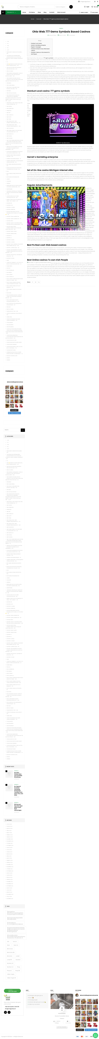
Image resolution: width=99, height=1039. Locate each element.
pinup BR (17, 970)
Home (32, 19)
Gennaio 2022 (10, 879)
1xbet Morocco (10, 134)
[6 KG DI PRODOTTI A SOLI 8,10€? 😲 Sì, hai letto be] (21, 392)
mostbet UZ (10, 967)
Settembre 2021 (10, 885)
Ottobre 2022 (9, 868)
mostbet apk (9, 203)
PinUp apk (9, 307)
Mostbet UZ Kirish (10, 239)
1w (7, 61)
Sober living (9, 317)
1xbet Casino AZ (10, 114)
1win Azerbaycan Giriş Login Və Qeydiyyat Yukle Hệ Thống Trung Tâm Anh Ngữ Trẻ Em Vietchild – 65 (14, 80)
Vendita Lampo (84, 12)
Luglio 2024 (9, 824)
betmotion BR (10, 952)
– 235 (8, 41)
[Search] (23, 430)
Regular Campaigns (36, 47)
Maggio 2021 (9, 892)
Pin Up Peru (9, 292)
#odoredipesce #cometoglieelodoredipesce (15, 923)
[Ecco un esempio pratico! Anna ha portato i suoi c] (21, 397)
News (8, 260)
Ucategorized (10, 322)
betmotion (10, 948)
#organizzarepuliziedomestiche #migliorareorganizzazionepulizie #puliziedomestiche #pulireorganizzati (16, 929)
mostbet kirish (10, 220)
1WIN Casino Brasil (11, 85)
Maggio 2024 (9, 828)
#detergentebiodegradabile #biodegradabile (15, 918)
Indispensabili (9, 189)
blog (8, 171)
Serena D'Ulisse (52, 35)
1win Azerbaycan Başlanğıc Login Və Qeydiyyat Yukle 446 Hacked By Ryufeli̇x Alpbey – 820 (14, 75)
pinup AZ (9, 970)
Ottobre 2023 (9, 843)
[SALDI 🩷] (12, 406)
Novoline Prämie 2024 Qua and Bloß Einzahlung (18, 775)
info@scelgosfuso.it (85, 1)
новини (8, 360)
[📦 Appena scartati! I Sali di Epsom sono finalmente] (16, 397)
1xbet (8, 945)
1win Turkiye (9, 106)
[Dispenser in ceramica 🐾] (21, 401)
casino (8, 179)
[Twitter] (35, 282)
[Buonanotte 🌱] (7, 406)
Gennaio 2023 (10, 862)
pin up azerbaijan (10, 270)
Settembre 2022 (10, 871)
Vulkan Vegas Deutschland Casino (14, 342)
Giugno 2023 (9, 851)
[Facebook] (32, 282)
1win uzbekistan (10, 108)
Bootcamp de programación (13, 177)
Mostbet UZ (9, 237)
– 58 (7, 47)
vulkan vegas (10, 974)
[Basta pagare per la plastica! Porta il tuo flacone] (12, 397)
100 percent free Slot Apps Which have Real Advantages (18, 807)
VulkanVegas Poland (11, 350)
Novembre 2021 (10, 883)
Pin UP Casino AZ (10, 276)
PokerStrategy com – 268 (12, 311)
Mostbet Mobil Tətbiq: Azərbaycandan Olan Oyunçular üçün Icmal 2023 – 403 (13, 228)
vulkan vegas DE (11, 978)
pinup (18, 967)
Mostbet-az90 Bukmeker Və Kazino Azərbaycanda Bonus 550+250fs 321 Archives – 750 (14, 251)
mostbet (18, 959)
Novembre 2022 (10, 866)
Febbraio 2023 (10, 860)
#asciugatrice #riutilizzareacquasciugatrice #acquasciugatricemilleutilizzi (15, 913)
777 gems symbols (48, 58)
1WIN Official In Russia (11, 93)
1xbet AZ (16, 945)
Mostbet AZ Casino (11, 207)
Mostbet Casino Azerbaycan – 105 (14, 218)
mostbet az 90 (10, 205)
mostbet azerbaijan (11, 209)
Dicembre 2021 (10, 881)
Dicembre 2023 (10, 839)
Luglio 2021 (9, 890)
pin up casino (9, 274)
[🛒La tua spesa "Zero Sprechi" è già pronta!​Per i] (12, 387)
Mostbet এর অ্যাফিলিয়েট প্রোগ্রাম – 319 (13, 247)
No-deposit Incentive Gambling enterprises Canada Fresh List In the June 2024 (18, 791)
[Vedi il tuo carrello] (97, 7)
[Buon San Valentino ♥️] (21, 387)
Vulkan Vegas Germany (12, 344)
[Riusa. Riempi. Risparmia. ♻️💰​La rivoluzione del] (16, 387)
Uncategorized (10, 324)
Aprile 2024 (9, 830)
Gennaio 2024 (10, 837)
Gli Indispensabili (33, 1000)
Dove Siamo (95, 12)
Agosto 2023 (9, 847)
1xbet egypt (9, 117)
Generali (38, 19)
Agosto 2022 (9, 873)
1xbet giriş (9, 119)
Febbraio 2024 (10, 834)
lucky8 (17, 956)
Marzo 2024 (9, 832)
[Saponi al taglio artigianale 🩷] (12, 392)
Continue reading (61, 1027)
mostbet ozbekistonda (11, 233)
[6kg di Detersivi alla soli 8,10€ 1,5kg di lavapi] (7, 401)
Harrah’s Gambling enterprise (38, 45)
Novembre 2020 (10, 894)
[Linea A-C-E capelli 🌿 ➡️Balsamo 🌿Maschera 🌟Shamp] (7, 392)
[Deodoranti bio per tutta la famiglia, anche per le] (16, 392)
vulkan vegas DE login (11, 340)
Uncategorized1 (10, 326)
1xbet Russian (9, 138)
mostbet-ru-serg (10, 258)
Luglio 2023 (9, 849)
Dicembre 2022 (10, 864)
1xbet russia (9, 136)
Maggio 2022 (9, 877)
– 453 (8, 45)
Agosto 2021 (9, 888)
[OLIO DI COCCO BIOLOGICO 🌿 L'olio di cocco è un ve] (7, 397)
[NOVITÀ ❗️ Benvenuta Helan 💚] (16, 406)
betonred (9, 956)
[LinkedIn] (38, 282)
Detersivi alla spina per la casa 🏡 (37, 1002)
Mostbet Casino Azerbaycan (13, 216)
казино (8, 357)
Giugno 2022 (9, 875)
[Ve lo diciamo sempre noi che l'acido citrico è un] (7, 387)
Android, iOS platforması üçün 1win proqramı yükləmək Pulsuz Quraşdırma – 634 (14, 148)
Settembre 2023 (10, 845)
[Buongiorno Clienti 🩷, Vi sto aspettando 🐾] (16, 401)
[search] (71, 7)
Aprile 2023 (9, 856)
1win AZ (15, 941)
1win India (9, 90)
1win (8, 941)
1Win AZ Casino (10, 71)
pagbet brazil (9, 266)
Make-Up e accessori (34, 1004)
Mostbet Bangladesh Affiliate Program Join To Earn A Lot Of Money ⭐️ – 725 (14, 213)
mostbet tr (9, 235)
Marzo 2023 (9, 858)
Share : (29, 282)
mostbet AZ (10, 963)
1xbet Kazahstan (10, 128)
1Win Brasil (9, 83)
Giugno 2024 (9, 826)
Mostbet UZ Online (11, 242)
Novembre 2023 (10, 841)
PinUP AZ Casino (10, 309)
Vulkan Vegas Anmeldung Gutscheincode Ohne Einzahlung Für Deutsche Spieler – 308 (14, 337)
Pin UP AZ (8, 268)
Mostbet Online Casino (12, 231)
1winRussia (9, 110)
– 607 (8, 50)
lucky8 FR (9, 959)
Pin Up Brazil (9, 272)
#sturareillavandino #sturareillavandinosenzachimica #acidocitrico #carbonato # (16, 936)
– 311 (7, 43)
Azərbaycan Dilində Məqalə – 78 (14, 158)
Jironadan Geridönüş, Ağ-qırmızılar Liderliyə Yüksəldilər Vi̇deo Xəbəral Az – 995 (14, 193)
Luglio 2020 (9, 896)
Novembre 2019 (10, 898)
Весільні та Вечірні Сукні (12, 355)
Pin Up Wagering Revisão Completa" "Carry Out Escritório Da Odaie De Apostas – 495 (14, 296)
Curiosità (9, 181)
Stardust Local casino (36, 43)
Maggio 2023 (9, 854)
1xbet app (8, 112)
